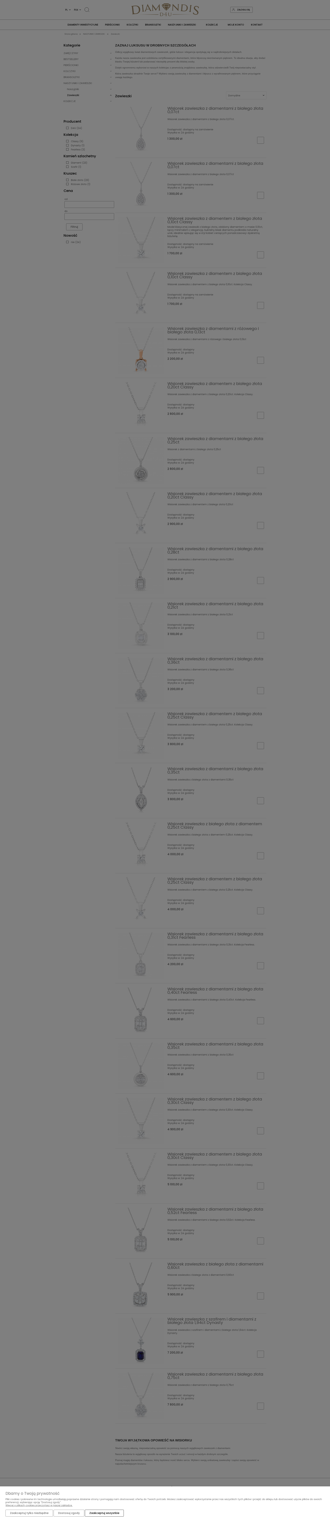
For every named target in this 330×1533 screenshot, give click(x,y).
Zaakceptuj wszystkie (104, 1513)
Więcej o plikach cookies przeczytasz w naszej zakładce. (39, 1505)
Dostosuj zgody (69, 1513)
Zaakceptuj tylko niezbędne (29, 1513)
